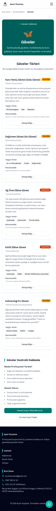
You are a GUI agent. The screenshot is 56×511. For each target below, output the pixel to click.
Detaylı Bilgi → (28, 123)
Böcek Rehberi (19, 12)
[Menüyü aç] (51, 4)
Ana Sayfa (6, 12)
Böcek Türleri (7, 459)
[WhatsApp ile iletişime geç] (49, 504)
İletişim (5, 463)
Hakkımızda (6, 455)
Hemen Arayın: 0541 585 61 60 (28, 410)
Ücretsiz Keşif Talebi (28, 417)
